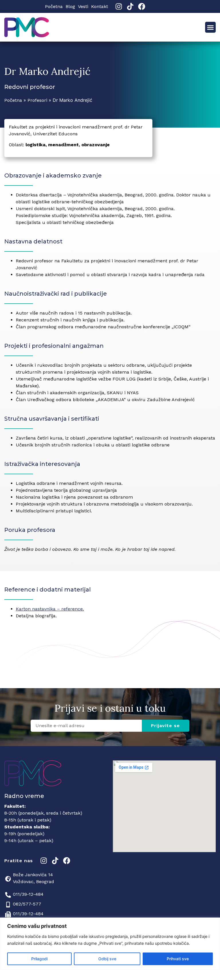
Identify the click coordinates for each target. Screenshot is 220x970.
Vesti (83, 6)
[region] (110, 944)
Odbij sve (107, 958)
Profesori (37, 100)
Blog (70, 6)
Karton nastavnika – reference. (50, 609)
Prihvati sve (178, 958)
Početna (54, 6)
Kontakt (99, 6)
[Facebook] (142, 6)
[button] (210, 27)
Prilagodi (39, 958)
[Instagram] (119, 6)
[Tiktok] (130, 6)
